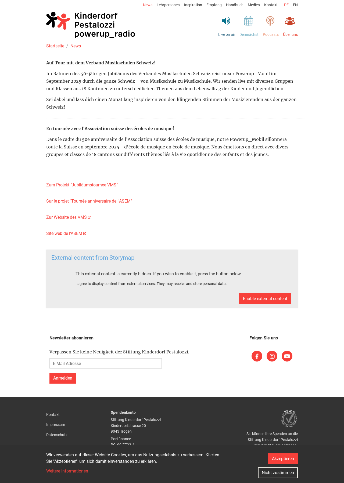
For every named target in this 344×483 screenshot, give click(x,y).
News (75, 45)
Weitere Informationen (67, 471)
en (295, 5)
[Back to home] (91, 25)
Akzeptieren (283, 458)
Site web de (64, 233)
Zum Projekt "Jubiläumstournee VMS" (82, 184)
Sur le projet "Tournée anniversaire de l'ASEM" (89, 201)
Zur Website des (66, 217)
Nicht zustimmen (278, 472)
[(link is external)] (256, 356)
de (286, 5)
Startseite (55, 45)
